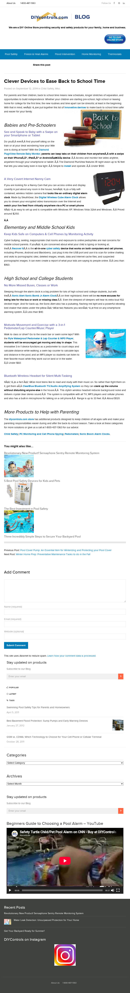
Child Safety (47, 88)
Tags (11, 700)
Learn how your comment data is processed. (71, 655)
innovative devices (75, 107)
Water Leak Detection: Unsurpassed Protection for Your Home (46, 920)
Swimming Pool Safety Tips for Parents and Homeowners (38, 707)
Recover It (18, 248)
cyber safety (53, 248)
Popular (14, 687)
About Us (11, 3)
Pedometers (71, 434)
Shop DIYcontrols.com (17, 64)
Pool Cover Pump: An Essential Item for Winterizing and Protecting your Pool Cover (66, 550)
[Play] (10, 890)
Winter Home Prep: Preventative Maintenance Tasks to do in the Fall (53, 554)
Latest (12, 694)
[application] (65, 861)
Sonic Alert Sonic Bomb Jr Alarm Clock (34, 295)
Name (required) (13, 606)
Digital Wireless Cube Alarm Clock (58, 197)
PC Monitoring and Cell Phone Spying (41, 434)
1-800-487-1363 (27, 3)
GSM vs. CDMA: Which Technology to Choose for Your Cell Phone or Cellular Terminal (54, 737)
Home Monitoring (91, 54)
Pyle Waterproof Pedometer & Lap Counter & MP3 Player (40, 338)
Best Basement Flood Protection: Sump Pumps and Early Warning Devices (47, 720)
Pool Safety (11, 54)
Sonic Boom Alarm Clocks (95, 434)
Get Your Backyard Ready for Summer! (24, 931)
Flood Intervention (65, 54)
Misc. (58, 88)
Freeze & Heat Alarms (36, 54)
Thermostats (115, 54)
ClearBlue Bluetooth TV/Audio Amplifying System (51, 386)
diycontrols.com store (21, 419)
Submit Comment (16, 645)
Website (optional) (14, 631)
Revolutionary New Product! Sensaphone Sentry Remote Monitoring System (43, 913)
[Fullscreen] (118, 890)
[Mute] (112, 890)
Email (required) (12, 619)
